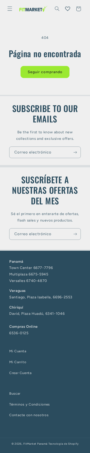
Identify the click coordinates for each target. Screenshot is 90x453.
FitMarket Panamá (35, 443)
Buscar (15, 393)
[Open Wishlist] (67, 8)
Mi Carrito (17, 362)
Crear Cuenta (20, 373)
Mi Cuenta (18, 351)
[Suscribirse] (75, 152)
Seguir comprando (45, 72)
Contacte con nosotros (28, 415)
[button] (9, 8)
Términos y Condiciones (29, 404)
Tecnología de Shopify (63, 443)
